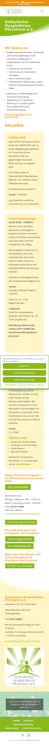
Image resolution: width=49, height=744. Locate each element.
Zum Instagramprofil (20, 539)
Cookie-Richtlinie (11, 385)
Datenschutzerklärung (26, 385)
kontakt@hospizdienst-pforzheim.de (22, 513)
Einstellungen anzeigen (24, 379)
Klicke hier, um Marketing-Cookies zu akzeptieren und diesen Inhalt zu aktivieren (24, 704)
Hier (11, 200)
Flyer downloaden (18, 487)
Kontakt (16, 720)
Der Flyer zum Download (19, 565)
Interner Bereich (12, 728)
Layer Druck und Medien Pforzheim (28, 740)
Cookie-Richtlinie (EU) (31, 728)
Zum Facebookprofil (19, 546)
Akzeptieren (24, 366)
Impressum (40, 385)
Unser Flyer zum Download (21, 522)
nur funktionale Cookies (24, 373)
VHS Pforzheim (23, 464)
